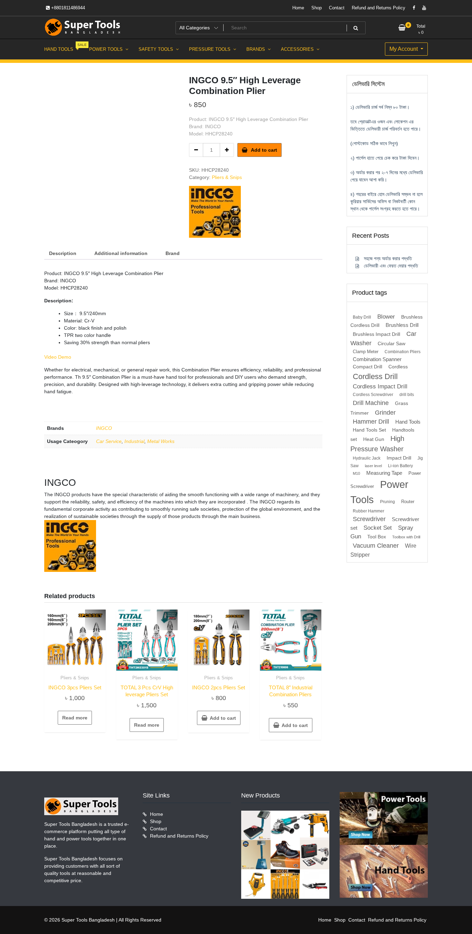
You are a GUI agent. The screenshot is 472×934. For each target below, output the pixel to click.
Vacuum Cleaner (376, 545)
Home (298, 7)
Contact (336, 7)
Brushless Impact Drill (376, 334)
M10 (356, 473)
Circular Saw (391, 343)
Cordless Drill (375, 376)
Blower (386, 316)
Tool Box (376, 536)
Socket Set (378, 528)
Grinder (385, 412)
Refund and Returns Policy (378, 7)
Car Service (109, 441)
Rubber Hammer (368, 511)
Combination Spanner (377, 359)
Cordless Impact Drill (380, 386)
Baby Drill (362, 317)
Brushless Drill (402, 325)
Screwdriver (369, 519)
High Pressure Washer (377, 444)
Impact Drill (399, 458)
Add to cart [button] (223, 718)
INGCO (104, 428)
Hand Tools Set (369, 430)
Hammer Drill (371, 421)
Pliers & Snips (227, 177)
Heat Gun (373, 439)
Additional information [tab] (121, 253)
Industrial (134, 441)
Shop (316, 7)
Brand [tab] (173, 253)
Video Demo (57, 357)
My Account (404, 49)
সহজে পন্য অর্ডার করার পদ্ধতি (388, 258)
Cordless (398, 366)
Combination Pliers (403, 351)
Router (407, 501)
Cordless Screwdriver (373, 394)
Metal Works (160, 441)
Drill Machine (371, 402)
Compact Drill (367, 366)
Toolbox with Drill (406, 537)
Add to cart (264, 150)
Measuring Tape (384, 473)
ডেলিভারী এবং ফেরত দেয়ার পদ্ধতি (391, 265)
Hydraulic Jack (366, 458)
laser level (373, 466)
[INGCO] (215, 212)
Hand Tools (408, 422)
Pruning (387, 501)
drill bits (406, 394)
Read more (74, 717)
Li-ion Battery (400, 465)
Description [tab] (62, 253)
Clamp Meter (365, 351)
